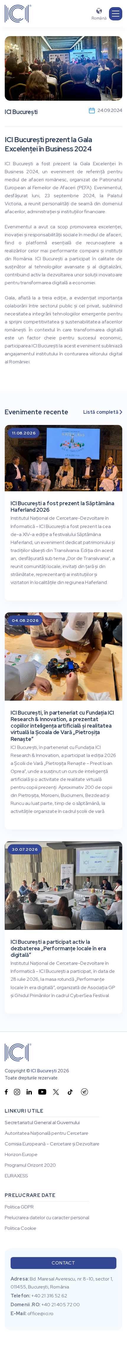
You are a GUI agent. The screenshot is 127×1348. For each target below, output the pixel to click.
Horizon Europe (21, 1154)
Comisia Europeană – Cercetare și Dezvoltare (52, 1144)
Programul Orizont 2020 (30, 1165)
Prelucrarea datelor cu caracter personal (47, 1217)
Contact (63, 1263)
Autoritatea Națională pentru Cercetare (46, 1133)
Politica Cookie (20, 1228)
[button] (115, 13)
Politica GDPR (19, 1207)
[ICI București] (18, 1052)
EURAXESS (16, 1176)
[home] (18, 14)
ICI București (44, 1071)
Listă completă (102, 412)
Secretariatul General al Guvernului (42, 1122)
